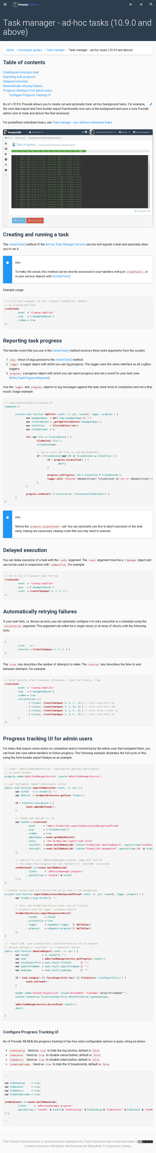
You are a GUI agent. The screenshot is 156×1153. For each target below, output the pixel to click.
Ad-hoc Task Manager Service (65, 244)
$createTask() (61, 276)
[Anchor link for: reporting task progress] (64, 340)
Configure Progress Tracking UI (30, 95)
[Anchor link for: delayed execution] (49, 550)
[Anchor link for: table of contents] (47, 62)
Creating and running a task (21, 72)
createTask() (17, 244)
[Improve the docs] (151, 104)
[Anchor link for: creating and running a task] (71, 234)
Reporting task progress (19, 77)
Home (10, 50)
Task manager (55, 50)
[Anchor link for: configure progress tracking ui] (59, 1032)
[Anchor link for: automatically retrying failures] (79, 611)
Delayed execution (15, 81)
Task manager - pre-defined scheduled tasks (82, 122)
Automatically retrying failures (23, 86)
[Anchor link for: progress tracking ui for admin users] (94, 738)
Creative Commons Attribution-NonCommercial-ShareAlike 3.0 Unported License (78, 1146)
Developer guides (30, 50)
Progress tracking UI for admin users (27, 90)
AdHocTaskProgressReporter (29, 378)
